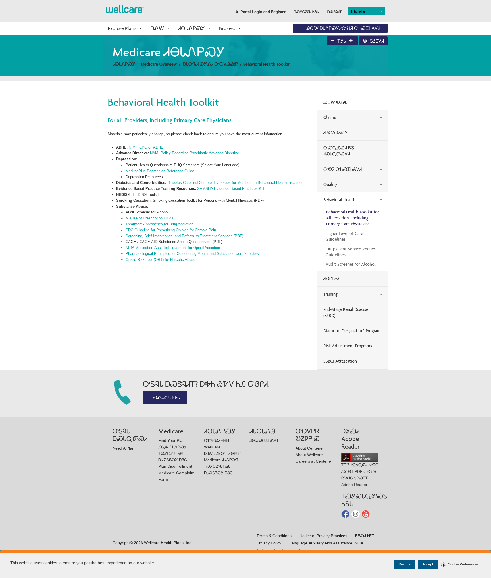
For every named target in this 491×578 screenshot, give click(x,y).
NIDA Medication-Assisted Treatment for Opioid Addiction (173, 248)
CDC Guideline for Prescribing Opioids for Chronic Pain (171, 230)
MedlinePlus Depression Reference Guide (160, 171)
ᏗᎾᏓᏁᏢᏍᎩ (191, 28)
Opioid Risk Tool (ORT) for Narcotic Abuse (160, 259)
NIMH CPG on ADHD (146, 147)
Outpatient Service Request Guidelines (351, 251)
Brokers (227, 28)
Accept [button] (428, 564)
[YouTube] (366, 513)
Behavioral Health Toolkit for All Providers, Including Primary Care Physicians (352, 217)
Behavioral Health (339, 199)
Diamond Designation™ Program (352, 330)
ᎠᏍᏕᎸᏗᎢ (334, 11)
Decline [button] (405, 564)
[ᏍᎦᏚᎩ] (125, 8)
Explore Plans (122, 28)
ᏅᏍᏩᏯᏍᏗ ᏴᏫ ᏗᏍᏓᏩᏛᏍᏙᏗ (338, 151)
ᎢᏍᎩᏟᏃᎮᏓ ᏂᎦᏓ (306, 11)
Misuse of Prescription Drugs (149, 218)
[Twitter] (356, 513)
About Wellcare (309, 454)
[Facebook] (346, 513)
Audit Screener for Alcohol (351, 264)
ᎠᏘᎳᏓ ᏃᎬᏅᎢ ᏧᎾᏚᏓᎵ (222, 453)
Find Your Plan (171, 440)
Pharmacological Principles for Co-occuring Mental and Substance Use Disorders (192, 253)
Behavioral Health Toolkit (266, 64)
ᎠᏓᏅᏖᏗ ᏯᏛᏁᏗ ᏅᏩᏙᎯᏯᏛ (210, 64)
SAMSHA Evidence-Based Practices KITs (232, 188)
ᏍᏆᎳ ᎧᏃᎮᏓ (335, 102)
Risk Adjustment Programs (347, 345)
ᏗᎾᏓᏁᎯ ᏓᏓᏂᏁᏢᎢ (264, 440)
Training (330, 294)
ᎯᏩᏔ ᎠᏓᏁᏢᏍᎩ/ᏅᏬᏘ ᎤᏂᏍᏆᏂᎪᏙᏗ (343, 28)
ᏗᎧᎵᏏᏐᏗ (331, 278)
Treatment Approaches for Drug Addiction (159, 224)
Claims (329, 117)
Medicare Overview (159, 64)
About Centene (309, 448)
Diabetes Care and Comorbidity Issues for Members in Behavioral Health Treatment (236, 182)
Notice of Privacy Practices (323, 535)
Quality (330, 184)
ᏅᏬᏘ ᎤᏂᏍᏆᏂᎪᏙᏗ (342, 169)
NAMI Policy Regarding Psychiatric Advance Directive (194, 153)
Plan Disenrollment (175, 466)
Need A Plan (123, 448)
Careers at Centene (313, 461)
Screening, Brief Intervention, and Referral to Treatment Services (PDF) (184, 236)
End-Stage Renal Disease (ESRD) (345, 312)
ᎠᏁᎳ (157, 28)
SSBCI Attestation (340, 361)
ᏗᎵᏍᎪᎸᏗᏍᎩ (335, 132)
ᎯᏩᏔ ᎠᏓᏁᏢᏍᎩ (172, 447)
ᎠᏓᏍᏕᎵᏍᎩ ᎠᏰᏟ (172, 460)
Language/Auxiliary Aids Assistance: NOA (326, 543)
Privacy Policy (269, 543)
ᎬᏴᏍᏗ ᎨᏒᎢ (364, 535)
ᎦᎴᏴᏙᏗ (376, 41)
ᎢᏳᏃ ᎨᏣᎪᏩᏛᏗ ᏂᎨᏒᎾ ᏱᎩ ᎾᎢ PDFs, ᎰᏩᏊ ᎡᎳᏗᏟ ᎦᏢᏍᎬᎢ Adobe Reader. (359, 474)
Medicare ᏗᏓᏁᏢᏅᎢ (221, 460)
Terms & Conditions (274, 535)
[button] (460, 564)
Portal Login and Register (263, 11)
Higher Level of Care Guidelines (344, 236)
